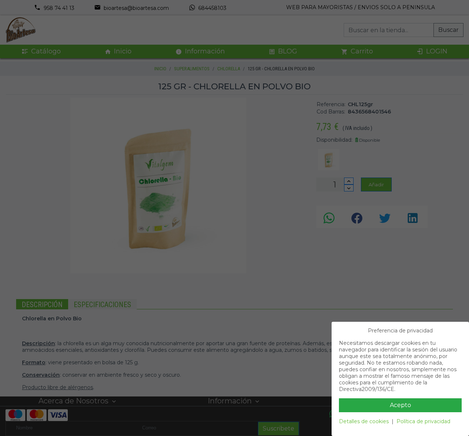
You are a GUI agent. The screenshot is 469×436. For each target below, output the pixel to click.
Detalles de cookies (364, 421)
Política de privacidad (423, 421)
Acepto (400, 405)
